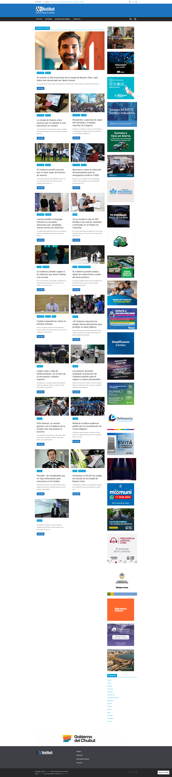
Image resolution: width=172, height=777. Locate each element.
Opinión (109, 703)
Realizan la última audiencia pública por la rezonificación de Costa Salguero (86, 426)
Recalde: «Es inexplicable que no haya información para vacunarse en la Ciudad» (51, 478)
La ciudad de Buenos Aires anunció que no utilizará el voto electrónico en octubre (51, 123)
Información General (62, 19)
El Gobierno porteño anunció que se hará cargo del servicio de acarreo (51, 172)
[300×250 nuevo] (120, 333)
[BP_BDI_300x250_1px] (120, 231)
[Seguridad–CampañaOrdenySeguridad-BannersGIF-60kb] (120, 509)
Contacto (76, 19)
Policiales (110, 706)
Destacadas (40, 72)
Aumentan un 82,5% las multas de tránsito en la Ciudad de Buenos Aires (87, 478)
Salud (53, 316)
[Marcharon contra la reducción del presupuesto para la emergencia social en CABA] (88, 152)
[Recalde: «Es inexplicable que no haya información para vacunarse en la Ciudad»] (52, 458)
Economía (48, 19)
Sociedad (48, 214)
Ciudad (75, 214)
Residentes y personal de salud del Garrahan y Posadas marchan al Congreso (87, 123)
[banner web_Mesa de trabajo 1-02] (122, 567)
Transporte (110, 718)
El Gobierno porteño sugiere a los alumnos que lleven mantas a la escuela (51, 274)
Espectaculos (111, 694)
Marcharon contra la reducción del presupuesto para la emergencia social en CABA (86, 172)
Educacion (46, 266)
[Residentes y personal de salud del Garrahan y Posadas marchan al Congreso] (88, 102)
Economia (110, 689)
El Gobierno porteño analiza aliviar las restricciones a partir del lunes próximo (86, 274)
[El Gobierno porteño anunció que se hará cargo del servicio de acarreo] (52, 152)
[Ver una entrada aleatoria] (135, 19)
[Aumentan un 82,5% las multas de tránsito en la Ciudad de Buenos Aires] (88, 458)
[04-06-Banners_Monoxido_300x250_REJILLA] (120, 434)
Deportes (109, 686)
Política (39, 19)
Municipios (110, 700)
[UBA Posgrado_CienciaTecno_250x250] (118, 206)
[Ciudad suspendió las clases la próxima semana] (52, 304)
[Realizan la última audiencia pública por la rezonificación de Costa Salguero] (88, 406)
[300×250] (120, 53)
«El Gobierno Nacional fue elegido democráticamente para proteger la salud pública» (87, 324)
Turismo (109, 721)
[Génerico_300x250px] (120, 27)
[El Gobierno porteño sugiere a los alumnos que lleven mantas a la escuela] (52, 254)
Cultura (109, 683)
